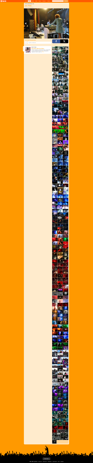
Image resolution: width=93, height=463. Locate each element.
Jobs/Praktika (55, 461)
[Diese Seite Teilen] (56, 41)
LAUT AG (35, 461)
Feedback (62, 461)
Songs (40, 1)
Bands (33, 1)
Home (26, 1)
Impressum (40, 461)
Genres (49, 1)
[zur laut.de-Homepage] (4, 1)
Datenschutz (45, 461)
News (29, 1)
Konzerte (44, 1)
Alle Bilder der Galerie (57, 45)
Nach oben (46, 458)
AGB (58, 461)
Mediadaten (49, 461)
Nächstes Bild (46, 23)
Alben (36, 1)
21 (43, 51)
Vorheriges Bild (31, 23)
